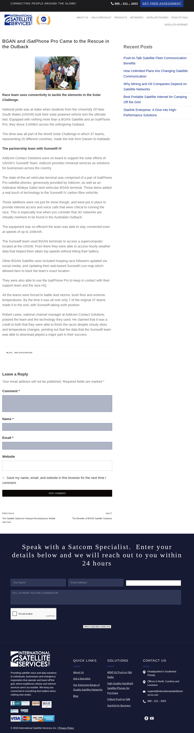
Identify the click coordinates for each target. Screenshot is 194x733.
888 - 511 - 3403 (126, 3)
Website (8, 456)
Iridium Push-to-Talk (118, 699)
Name (8, 419)
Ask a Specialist (101, 17)
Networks (136, 17)
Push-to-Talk (179, 17)
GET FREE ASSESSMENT (161, 3)
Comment (11, 391)
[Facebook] (146, 718)
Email (7, 438)
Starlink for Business (119, 705)
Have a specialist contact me (97, 627)
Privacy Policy (66, 728)
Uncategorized (23, 353)
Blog (10, 353)
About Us (82, 17)
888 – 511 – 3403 (156, 701)
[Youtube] (152, 718)
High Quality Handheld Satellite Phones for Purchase (120, 688)
